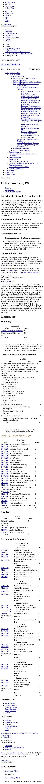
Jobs (6, 19)
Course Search (9, 172)
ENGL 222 (4, 568)
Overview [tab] (8, 188)
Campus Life (9, 35)
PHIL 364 (6, 492)
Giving (7, 21)
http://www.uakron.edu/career (29, 272)
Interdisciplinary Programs (21, 150)
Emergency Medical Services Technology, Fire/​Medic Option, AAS (31, 120)
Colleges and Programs (12, 50)
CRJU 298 (4, 487)
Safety (7, 730)
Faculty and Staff (10, 711)
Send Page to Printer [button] (11, 771)
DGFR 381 (4, 456)
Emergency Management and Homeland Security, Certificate (31, 107)
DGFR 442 (4, 469)
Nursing (19, 141)
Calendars (8, 15)
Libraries (8, 41)
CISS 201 (4, 503)
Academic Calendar (15, 165)
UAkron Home (10, 8)
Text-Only (8, 749)
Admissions (8, 32)
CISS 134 (4, 528)
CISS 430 (4, 505)
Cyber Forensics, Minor (29, 98)
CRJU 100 (4, 478)
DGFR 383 (4, 462)
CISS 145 (4, 501)
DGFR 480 (4, 476)
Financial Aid (13, 159)
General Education (15, 152)
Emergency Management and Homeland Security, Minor (30, 110)
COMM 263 (5, 560)
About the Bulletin (15, 74)
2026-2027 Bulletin (10, 64)
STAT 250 (4, 498)
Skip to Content (10, 2)
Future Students (10, 703)
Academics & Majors (12, 33)
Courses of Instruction (16, 168)
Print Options (5, 178)
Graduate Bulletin (10, 170)
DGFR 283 (4, 458)
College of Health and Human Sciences (17, 52)
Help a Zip (8, 728)
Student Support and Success (18, 161)
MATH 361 (5, 532)
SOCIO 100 (5, 586)
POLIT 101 (5, 591)
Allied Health (21, 86)
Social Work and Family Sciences (28, 143)
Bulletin (7, 46)
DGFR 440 (4, 471)
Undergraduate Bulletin (12, 48)
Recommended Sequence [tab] (13, 192)
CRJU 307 (4, 494)
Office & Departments (12, 37)
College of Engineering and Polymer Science (27, 82)
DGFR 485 (4, 474)
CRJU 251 (4, 485)
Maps (6, 17)
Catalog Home (9, 6)
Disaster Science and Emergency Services (18, 53)
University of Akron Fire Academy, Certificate (29, 132)
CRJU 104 (4, 480)
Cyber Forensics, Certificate (30, 97)
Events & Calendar (11, 726)
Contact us (8, 746)
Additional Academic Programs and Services (23, 163)
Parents (7, 713)
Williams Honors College (21, 148)
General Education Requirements (12, 331)
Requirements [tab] (9, 190)
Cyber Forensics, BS (28, 95)
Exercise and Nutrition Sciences (27, 139)
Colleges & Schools (11, 722)
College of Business (19, 80)
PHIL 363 (6, 489)
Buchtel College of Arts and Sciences (25, 78)
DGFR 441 (4, 453)
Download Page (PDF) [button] (12, 778)
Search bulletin (5, 69)
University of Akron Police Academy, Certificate (30, 136)
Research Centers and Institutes (19, 167)
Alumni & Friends (11, 707)
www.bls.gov (11, 270)
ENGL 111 (4, 550)
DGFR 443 (4, 460)
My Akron (8, 11)
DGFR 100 (4, 444)
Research (8, 39)
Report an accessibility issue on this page (14, 753)
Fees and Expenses (15, 157)
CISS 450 (4, 530)
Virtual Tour (9, 13)
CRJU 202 (4, 483)
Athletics (8, 720)
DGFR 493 (4, 465)
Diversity (8, 724)
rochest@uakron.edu (7, 281)
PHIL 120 (4, 496)
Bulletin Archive (10, 174)
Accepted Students (11, 705)
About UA (8, 30)
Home (7, 44)
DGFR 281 (4, 449)
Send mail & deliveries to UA (14, 747)
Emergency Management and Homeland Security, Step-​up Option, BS (30, 115)
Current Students (10, 709)
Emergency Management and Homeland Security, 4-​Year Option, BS (30, 102)
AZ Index (8, 4)
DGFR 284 (4, 467)
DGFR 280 (4, 447)
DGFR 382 (4, 451)
